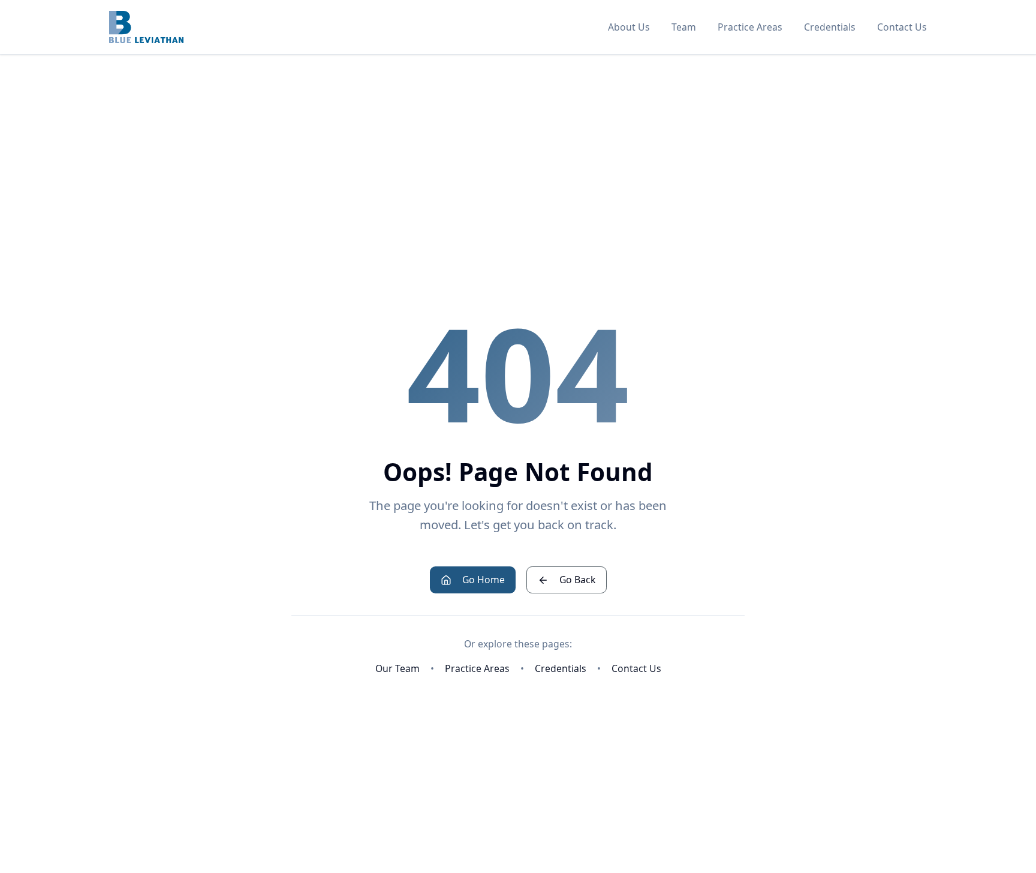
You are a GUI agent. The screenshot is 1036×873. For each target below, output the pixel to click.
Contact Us (902, 27)
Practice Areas (750, 27)
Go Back (577, 579)
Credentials (830, 27)
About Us (629, 27)
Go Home (483, 579)
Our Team (397, 668)
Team (683, 27)
